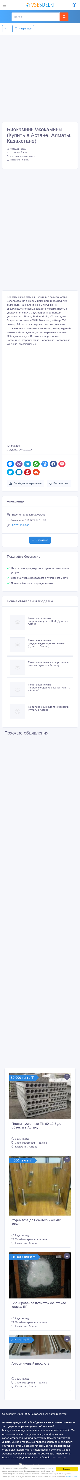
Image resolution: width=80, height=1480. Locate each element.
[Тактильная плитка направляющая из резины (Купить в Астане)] (19, 689)
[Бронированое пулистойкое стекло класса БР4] (40, 1275)
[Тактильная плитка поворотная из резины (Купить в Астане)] (19, 667)
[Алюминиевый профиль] (40, 1347)
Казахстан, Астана (18, 152)
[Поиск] (64, 16)
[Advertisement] (40, 77)
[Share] (10, 464)
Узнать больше (72, 1476)
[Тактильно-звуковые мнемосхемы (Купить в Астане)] (19, 711)
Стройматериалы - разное (22, 156)
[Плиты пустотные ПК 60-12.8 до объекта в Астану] (40, 1096)
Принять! (66, 1469)
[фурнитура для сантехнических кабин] (40, 1186)
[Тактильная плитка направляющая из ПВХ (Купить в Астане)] (19, 622)
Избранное (25, 28)
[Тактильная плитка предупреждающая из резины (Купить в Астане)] (19, 644)
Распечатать (60, 483)
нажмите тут (58, 1457)
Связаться (42, 540)
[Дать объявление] (74, 5)
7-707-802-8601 (21, 525)
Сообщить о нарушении (27, 483)
